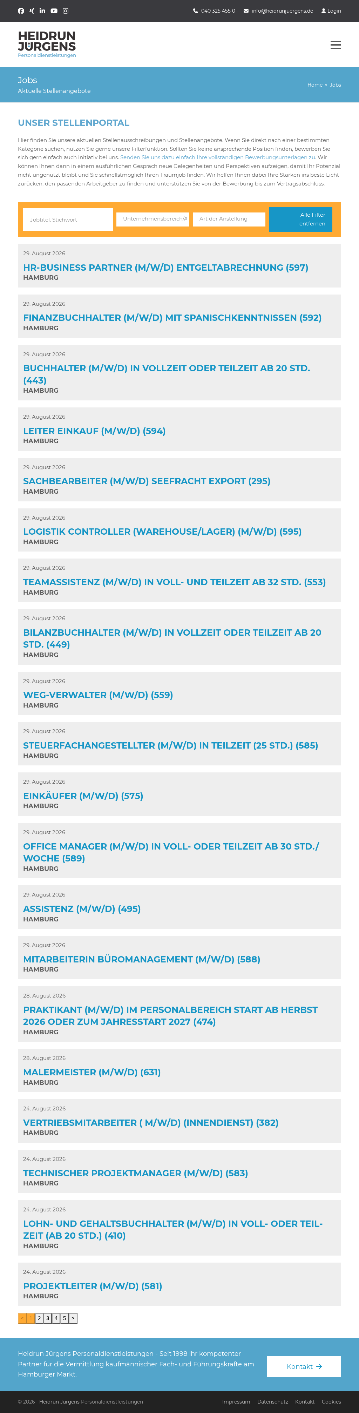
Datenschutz (272, 1402)
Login (334, 11)
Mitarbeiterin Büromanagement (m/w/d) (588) (141, 959)
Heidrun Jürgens (59, 1402)
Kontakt (305, 1402)
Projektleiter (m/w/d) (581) (92, 1286)
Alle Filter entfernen (312, 219)
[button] (336, 45)
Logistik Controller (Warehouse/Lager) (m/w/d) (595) (162, 531)
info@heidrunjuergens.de (282, 11)
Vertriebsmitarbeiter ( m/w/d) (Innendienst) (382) (151, 1122)
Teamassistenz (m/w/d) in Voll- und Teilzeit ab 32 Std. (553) (174, 582)
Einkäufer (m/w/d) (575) (83, 796)
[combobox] (152, 219)
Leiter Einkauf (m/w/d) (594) (94, 431)
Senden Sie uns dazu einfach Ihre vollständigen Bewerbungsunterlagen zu (217, 157)
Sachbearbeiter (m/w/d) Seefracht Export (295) (147, 481)
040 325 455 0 (218, 11)
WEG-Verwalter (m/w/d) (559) (98, 695)
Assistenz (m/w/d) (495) (82, 909)
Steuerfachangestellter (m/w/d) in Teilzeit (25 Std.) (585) (170, 745)
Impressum (236, 1402)
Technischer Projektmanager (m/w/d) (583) (135, 1173)
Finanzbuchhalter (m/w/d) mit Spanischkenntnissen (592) (172, 317)
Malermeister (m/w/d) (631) (92, 1072)
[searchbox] (152, 219)
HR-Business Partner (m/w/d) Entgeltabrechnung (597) (166, 267)
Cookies (331, 1402)
